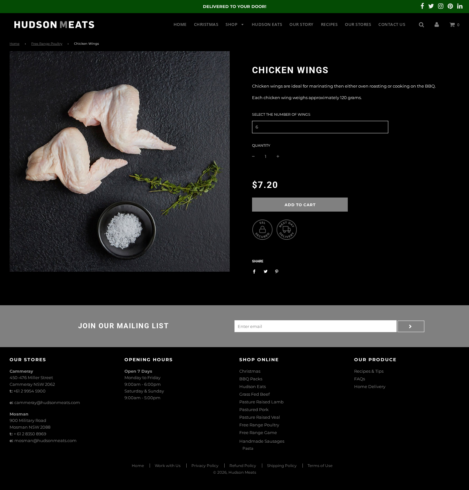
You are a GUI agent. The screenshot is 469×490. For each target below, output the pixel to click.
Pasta (247, 448)
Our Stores (358, 24)
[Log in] (437, 24)
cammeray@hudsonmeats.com (47, 402)
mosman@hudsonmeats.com (45, 440)
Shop (232, 24)
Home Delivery (369, 386)
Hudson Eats (267, 24)
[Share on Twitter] (265, 271)
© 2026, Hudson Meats (234, 472)
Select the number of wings (281, 114)
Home (180, 24)
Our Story (301, 24)
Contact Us (391, 24)
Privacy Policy (205, 465)
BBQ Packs (250, 378)
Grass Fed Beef (254, 394)
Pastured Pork (254, 409)
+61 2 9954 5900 (29, 390)
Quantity (261, 145)
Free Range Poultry (46, 43)
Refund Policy (242, 465)
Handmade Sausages (261, 441)
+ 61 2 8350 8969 (30, 433)
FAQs (359, 378)
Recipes (329, 24)
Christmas (206, 24)
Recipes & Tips (368, 371)
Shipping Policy (282, 465)
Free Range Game (258, 432)
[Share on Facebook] (255, 271)
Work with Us (168, 465)
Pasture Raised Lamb (261, 401)
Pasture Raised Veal (259, 417)
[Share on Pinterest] (277, 271)
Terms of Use (320, 465)
